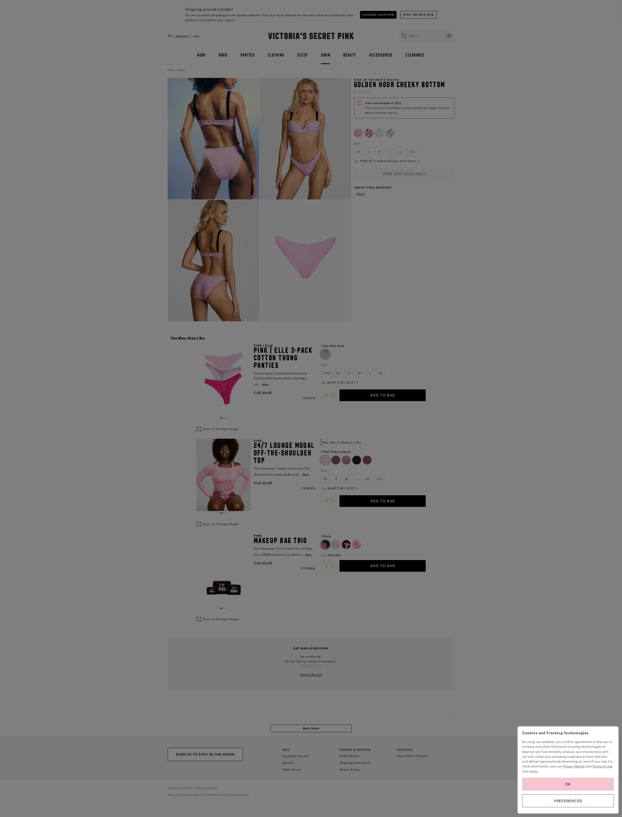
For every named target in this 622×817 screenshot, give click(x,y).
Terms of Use (602, 766)
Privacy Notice (573, 766)
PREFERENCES (568, 801)
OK (568, 784)
